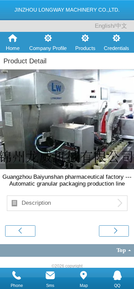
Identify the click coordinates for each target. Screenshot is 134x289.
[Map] (84, 275)
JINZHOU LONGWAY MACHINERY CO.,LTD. (67, 10)
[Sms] (50, 275)
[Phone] (17, 275)
